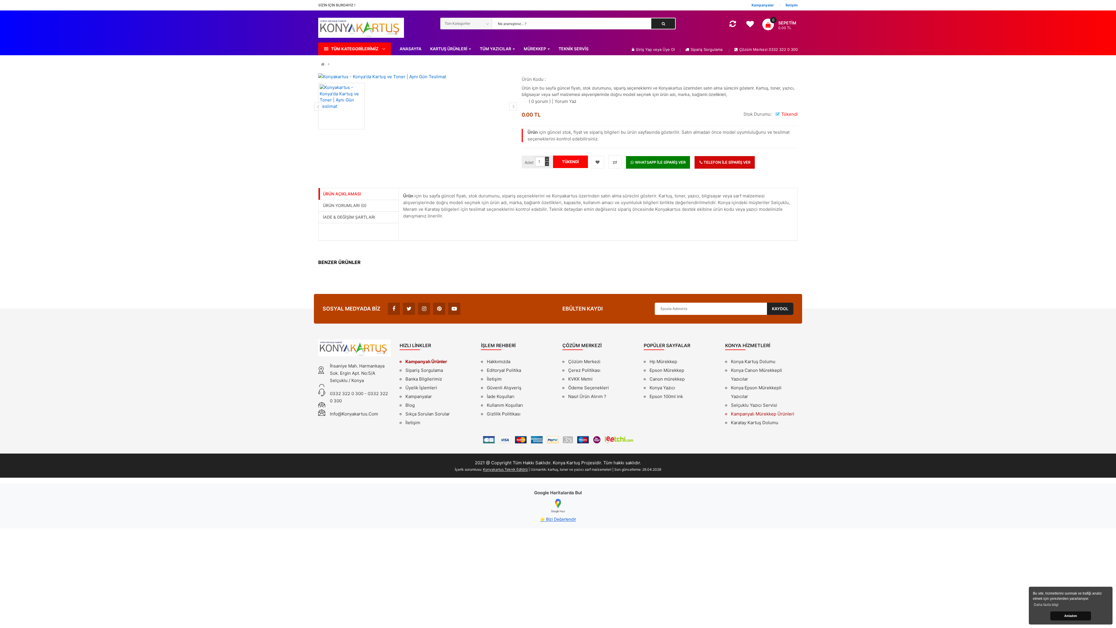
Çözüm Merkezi (584, 361)
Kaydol (780, 308)
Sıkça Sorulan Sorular (427, 414)
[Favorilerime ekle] (597, 162)
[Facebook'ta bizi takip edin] (394, 309)
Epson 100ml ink (666, 396)
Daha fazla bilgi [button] (1046, 605)
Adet (529, 162)
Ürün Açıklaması (342, 193)
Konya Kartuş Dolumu (753, 361)
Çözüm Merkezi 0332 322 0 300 (768, 49)
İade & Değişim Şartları (349, 217)
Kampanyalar (418, 396)
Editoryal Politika (504, 371)
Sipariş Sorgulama (706, 49)
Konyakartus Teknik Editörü (505, 469)
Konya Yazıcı (662, 387)
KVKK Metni (580, 379)
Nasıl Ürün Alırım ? (587, 396)
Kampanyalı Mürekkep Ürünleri (762, 414)
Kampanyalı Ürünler (426, 361)
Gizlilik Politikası (504, 414)
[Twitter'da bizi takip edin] (409, 309)
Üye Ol (669, 49)
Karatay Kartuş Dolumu (754, 422)
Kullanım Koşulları (505, 406)
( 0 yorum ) (540, 101)
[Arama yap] (663, 23)
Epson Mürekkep (667, 370)
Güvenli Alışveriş (504, 387)
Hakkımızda (498, 362)
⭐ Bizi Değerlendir (558, 519)
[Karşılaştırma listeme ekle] (615, 162)
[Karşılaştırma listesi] (732, 25)
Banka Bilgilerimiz (423, 379)
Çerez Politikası (584, 370)
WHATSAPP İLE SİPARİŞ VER (660, 162)
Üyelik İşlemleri (421, 387)
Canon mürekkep (667, 379)
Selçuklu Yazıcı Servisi (754, 405)
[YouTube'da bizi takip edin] (454, 309)
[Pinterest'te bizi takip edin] (439, 309)
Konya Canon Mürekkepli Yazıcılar (756, 374)
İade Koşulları (500, 396)
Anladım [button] (1070, 616)
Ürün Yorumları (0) (344, 205)
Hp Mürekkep (663, 361)
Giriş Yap (644, 49)
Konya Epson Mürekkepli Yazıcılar (756, 392)
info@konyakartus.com (354, 414)
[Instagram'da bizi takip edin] (424, 309)
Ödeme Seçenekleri (588, 387)
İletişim (412, 422)
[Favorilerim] (750, 25)
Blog (410, 405)
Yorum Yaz (565, 101)
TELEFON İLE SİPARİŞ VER (726, 162)
